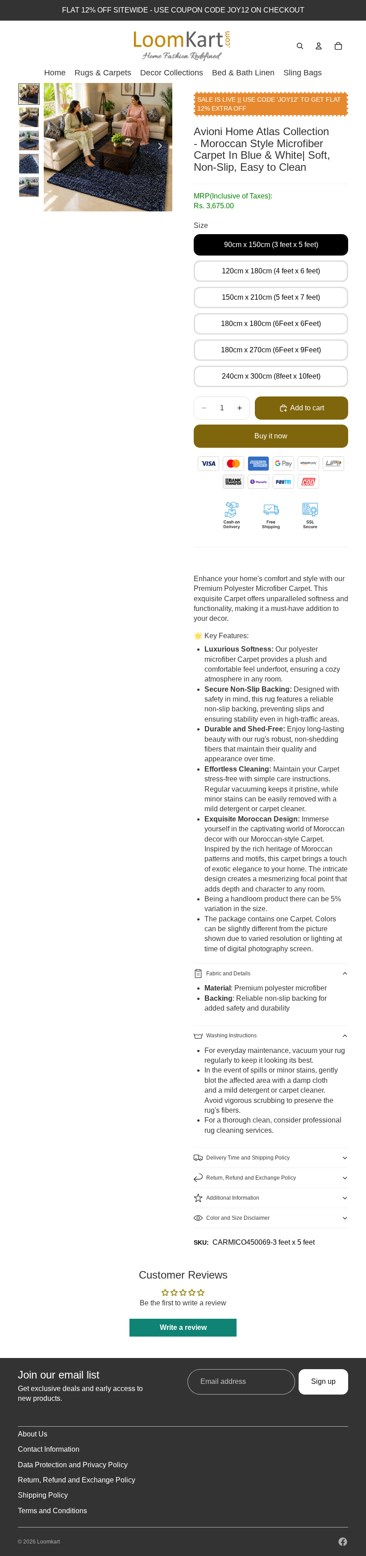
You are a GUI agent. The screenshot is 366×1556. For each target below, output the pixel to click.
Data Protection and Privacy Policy (73, 1465)
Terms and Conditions (52, 1511)
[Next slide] (162, 147)
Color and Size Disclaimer (238, 1218)
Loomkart (48, 1542)
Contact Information (48, 1449)
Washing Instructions (231, 1035)
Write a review (183, 1327)
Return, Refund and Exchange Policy (251, 1178)
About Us (32, 1434)
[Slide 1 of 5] (29, 94)
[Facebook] (342, 1541)
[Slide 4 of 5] (29, 163)
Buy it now (270, 436)
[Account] (319, 46)
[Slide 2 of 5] (29, 117)
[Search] (300, 46)
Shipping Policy (43, 1495)
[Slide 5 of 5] (29, 187)
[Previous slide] (53, 147)
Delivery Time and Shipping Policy (248, 1158)
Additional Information (232, 1198)
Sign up (323, 1381)
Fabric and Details (228, 973)
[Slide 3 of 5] (29, 140)
